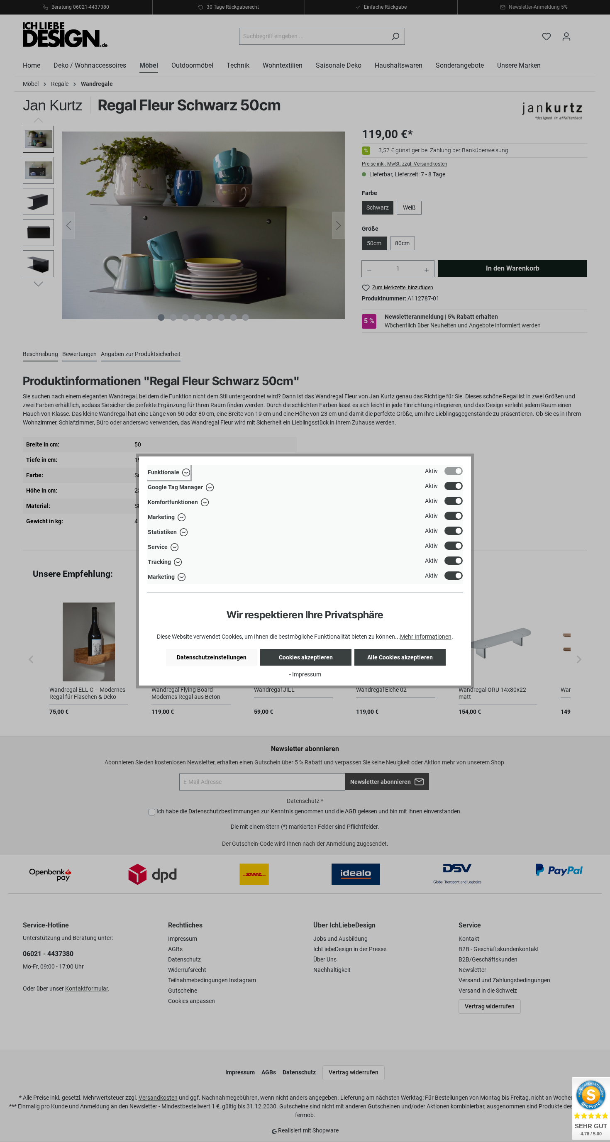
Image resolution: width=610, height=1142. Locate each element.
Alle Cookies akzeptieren (400, 657)
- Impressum (305, 674)
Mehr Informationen (425, 636)
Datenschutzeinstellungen (211, 657)
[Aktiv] (453, 471)
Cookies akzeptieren (306, 657)
